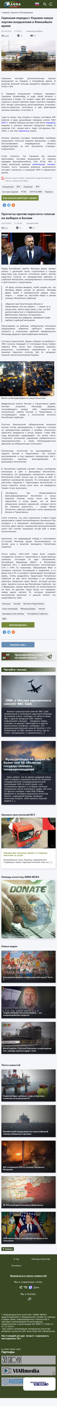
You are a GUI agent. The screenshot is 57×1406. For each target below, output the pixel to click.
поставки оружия (10, 191)
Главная (5, 12)
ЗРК (37, 186)
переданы (51, 122)
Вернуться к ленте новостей (28, 1275)
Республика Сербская (37, 613)
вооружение (8, 186)
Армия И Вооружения (22, 12)
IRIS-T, (4, 122)
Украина (49, 191)
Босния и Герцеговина (34, 603)
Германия (28, 186)
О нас (16, 1259)
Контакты (16, 1265)
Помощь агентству (41, 1259)
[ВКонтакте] (4, 205)
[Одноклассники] (13, 205)
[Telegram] (9, 205)
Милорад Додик (28, 608)
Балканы (6, 603)
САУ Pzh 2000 (35, 191)
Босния (17, 603)
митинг (42, 608)
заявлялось (24, 131)
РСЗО (23, 191)
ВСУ (18, 186)
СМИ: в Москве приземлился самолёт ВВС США (27, 702)
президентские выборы (13, 613)
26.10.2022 (11, 31)
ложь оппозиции (9, 608)
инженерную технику (43, 164)
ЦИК (4, 618)
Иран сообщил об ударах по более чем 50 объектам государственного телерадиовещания (26, 764)
